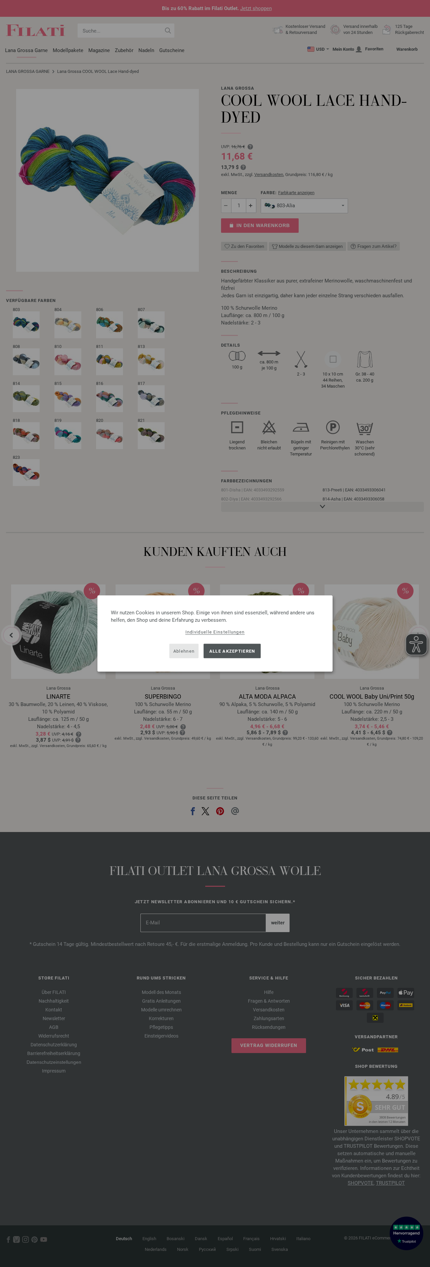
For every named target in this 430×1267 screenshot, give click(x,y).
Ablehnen (184, 650)
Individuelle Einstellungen (215, 632)
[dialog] (215, 634)
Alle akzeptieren (232, 650)
